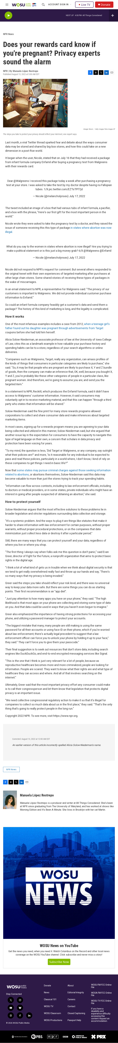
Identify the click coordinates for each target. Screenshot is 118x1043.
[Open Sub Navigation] (71, 4)
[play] (8, 15)
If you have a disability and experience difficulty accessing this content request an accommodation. (100, 1015)
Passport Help (74, 1020)
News (46, 992)
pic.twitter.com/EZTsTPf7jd (66, 189)
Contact (71, 1006)
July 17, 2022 (77, 196)
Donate (105, 4)
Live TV (85, 4)
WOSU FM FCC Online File (101, 986)
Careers (71, 999)
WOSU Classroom (52, 1013)
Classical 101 (50, 999)
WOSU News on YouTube (59, 945)
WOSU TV (48, 1006)
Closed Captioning (76, 1013)
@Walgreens (21, 181)
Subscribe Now (59, 962)
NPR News (8, 34)
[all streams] (113, 15)
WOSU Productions (53, 1020)
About (71, 985)
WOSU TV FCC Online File (101, 1002)
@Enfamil (105, 250)
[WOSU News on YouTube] (59, 883)
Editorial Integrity (76, 992)
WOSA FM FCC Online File (101, 994)
